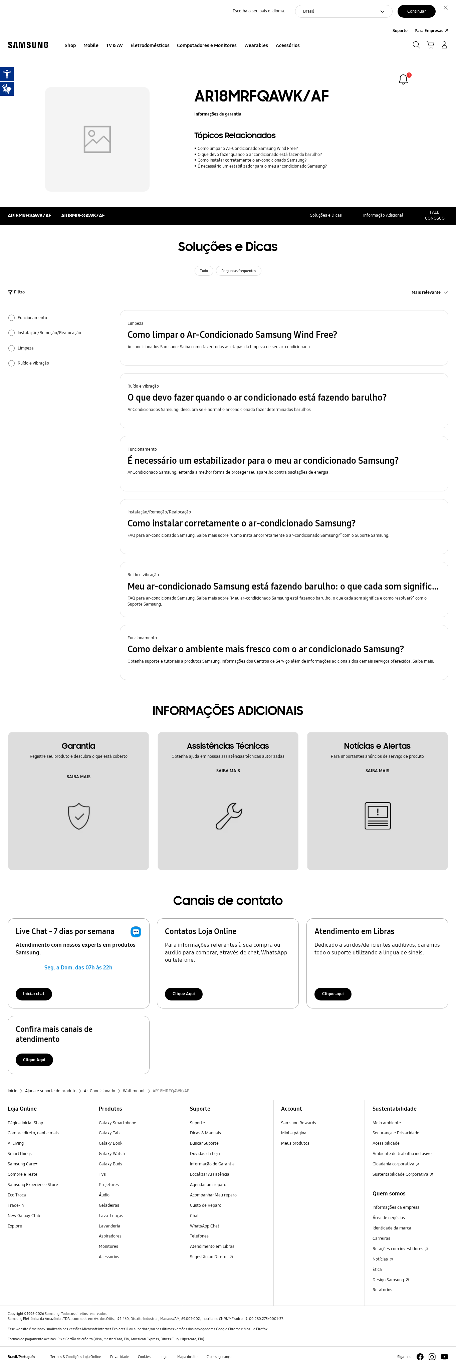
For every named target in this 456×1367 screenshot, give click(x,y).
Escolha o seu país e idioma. (259, 11)
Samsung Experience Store (33, 1184)
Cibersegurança (219, 1356)
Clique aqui (333, 993)
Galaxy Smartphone (117, 1123)
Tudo (204, 270)
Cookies (144, 1356)
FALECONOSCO (435, 215)
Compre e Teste (22, 1174)
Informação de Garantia (212, 1164)
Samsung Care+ (22, 1164)
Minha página (293, 1133)
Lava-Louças (111, 1215)
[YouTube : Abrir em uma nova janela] (444, 1357)
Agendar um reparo (208, 1184)
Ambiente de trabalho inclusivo (402, 1153)
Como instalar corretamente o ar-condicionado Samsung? (252, 160)
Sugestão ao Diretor (209, 1257)
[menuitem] (70, 45)
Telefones (199, 1236)
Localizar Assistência (209, 1174)
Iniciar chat (33, 993)
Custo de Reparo (205, 1205)
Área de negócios (389, 1217)
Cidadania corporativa (394, 1164)
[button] (284, 338)
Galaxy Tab (109, 1133)
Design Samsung (389, 1280)
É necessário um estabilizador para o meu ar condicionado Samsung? (262, 166)
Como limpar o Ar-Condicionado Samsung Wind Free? (248, 148)
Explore (15, 1226)
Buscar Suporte (204, 1143)
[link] (403, 79)
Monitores (108, 1246)
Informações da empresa (396, 1207)
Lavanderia (109, 1226)
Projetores (109, 1184)
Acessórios (109, 1257)
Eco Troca (17, 1195)
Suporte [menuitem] (400, 30)
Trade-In (16, 1205)
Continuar (416, 11)
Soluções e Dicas (326, 215)
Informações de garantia (217, 114)
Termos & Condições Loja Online (75, 1356)
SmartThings (20, 1153)
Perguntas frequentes (238, 270)
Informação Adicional (383, 215)
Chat (194, 1215)
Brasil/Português (21, 1356)
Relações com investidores (398, 1248)
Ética (377, 1269)
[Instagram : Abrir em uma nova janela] (432, 1357)
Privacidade (119, 1356)
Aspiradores (110, 1236)
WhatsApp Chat (204, 1226)
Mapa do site (187, 1356)
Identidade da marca (392, 1228)
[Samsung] (28, 45)
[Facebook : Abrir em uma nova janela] (420, 1357)
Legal (164, 1356)
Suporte (197, 1123)
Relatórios (382, 1290)
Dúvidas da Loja (205, 1153)
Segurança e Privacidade (396, 1133)
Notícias (381, 1259)
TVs (102, 1174)
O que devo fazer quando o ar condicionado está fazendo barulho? (260, 154)
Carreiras (381, 1238)
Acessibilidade (386, 1143)
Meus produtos (295, 1143)
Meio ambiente (387, 1123)
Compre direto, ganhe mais (33, 1133)
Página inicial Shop (25, 1123)
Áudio (104, 1195)
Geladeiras (109, 1205)
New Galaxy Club (24, 1215)
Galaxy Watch (112, 1153)
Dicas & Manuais (205, 1133)
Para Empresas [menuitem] (429, 30)
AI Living (16, 1143)
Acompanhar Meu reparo (213, 1195)
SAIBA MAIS (78, 776)
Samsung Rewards (298, 1123)
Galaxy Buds (110, 1164)
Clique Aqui (184, 993)
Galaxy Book (111, 1143)
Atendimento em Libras (212, 1246)
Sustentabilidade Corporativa (401, 1174)
